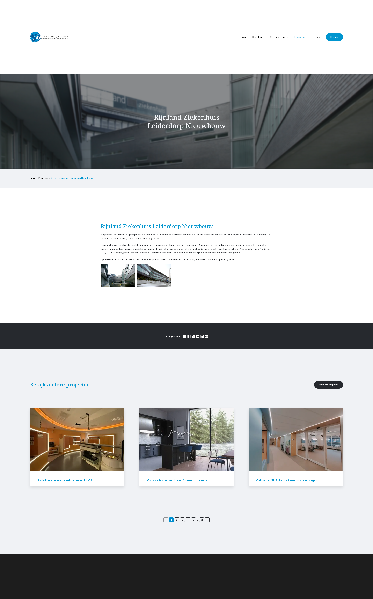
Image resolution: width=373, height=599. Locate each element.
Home (244, 37)
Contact (334, 37)
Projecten (299, 37)
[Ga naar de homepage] (49, 37)
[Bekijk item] (77, 447)
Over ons (315, 37)
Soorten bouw (278, 37)
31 (202, 519)
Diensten (257, 37)
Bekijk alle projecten (329, 384)
